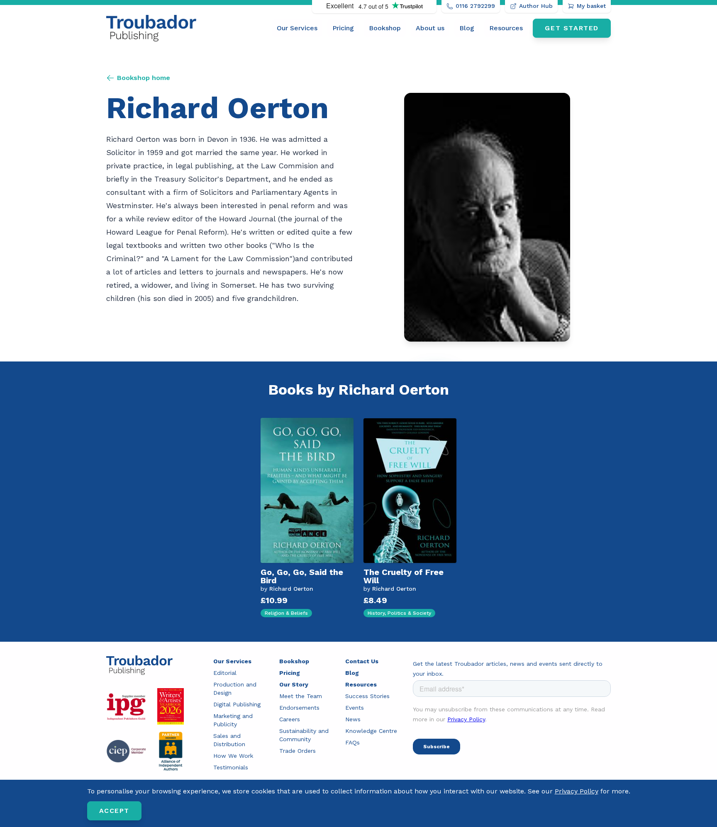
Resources (506, 28)
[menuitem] (297, 28)
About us (430, 28)
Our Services (297, 28)
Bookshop (385, 28)
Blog (466, 28)
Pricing (343, 28)
